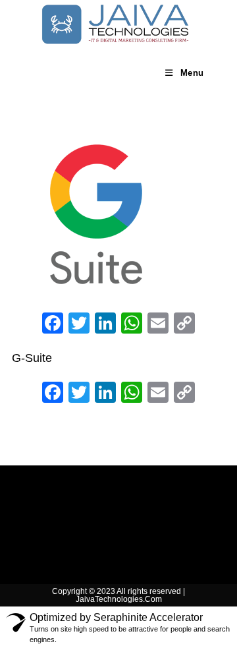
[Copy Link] (184, 324)
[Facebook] (53, 324)
